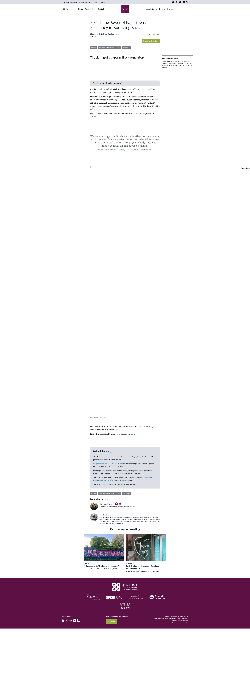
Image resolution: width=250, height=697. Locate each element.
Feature (93, 47)
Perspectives (90, 9)
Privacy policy (184, 623)
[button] (153, 34)
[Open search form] (67, 9)
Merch (170, 9)
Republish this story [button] (150, 41)
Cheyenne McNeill (97, 34)
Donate (162, 9)
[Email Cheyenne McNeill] (116, 503)
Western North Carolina (106, 47)
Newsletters (150, 9)
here (132, 434)
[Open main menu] (63, 9)
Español (101, 9)
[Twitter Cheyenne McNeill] (120, 503)
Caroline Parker (113, 34)
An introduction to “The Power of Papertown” (101, 566)
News (80, 9)
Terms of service (172, 623)
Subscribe (111, 621)
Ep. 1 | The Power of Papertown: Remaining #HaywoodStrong (142, 567)
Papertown (126, 47)
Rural (118, 47)
